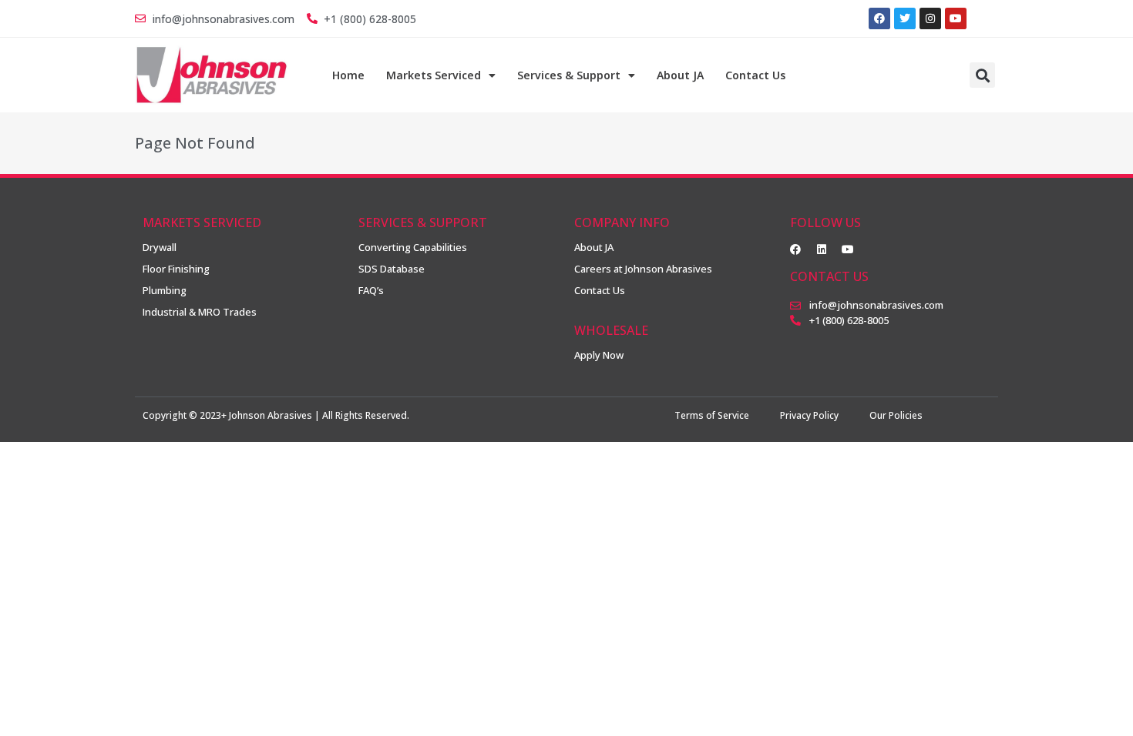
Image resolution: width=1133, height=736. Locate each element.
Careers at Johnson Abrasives (643, 269)
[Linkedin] (821, 249)
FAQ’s (371, 290)
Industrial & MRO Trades (200, 312)
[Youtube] (847, 249)
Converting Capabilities (412, 247)
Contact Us (755, 75)
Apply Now (599, 355)
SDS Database (391, 269)
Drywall (160, 247)
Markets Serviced (433, 75)
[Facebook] (879, 18)
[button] (982, 75)
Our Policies (896, 415)
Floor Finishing (176, 269)
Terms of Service (711, 415)
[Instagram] (930, 18)
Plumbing (165, 290)
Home (348, 75)
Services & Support (568, 75)
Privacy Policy (809, 415)
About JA (680, 75)
